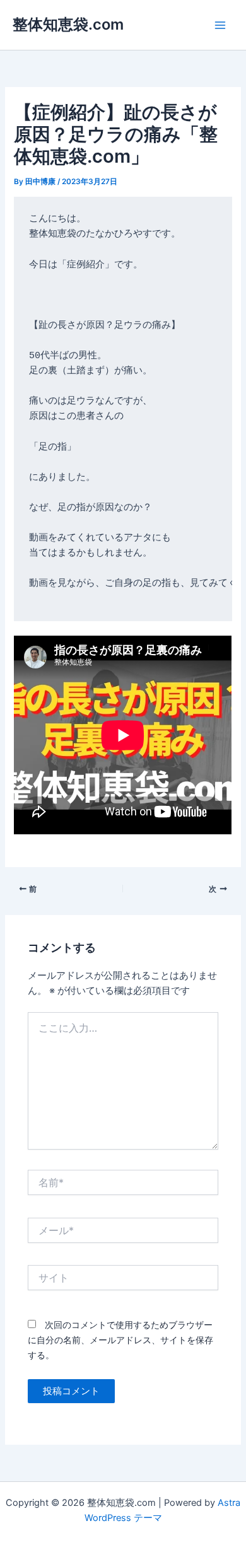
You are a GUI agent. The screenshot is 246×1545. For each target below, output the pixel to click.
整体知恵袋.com (68, 24)
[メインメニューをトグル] (220, 25)
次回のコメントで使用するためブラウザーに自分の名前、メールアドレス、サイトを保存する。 (120, 1339)
